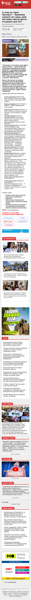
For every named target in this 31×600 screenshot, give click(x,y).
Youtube (9, 221)
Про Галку (18, 596)
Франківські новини (22, 36)
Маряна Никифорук (10, 104)
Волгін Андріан (9, 141)
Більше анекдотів (15, 454)
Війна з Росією (6, 34)
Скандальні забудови (20, 595)
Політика (26, 592)
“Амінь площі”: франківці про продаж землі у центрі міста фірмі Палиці (16, 201)
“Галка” (18, 89)
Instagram (9, 225)
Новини (5, 592)
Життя (10, 593)
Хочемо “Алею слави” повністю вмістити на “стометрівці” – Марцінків (15, 196)
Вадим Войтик (8, 153)
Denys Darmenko (9, 125)
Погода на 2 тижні (15, 504)
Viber (22, 218)
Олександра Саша (10, 180)
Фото (6, 595)
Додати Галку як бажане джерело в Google (19, 29)
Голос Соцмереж (11, 36)
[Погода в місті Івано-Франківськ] (15, 502)
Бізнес (5, 593)
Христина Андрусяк (10, 147)
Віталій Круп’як (9, 137)
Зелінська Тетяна (10, 24)
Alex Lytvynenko (9, 122)
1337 (5, 159)
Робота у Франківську (20, 593)
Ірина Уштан (8, 109)
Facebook (23, 221)
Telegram (9, 218)
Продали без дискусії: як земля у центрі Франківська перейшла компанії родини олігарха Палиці (16, 206)
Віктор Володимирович (11, 133)
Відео (10, 595)
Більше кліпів (15, 478)
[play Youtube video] (15, 469)
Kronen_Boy (8, 176)
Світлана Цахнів (9, 115)
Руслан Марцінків (12, 210)
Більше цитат (15, 497)
